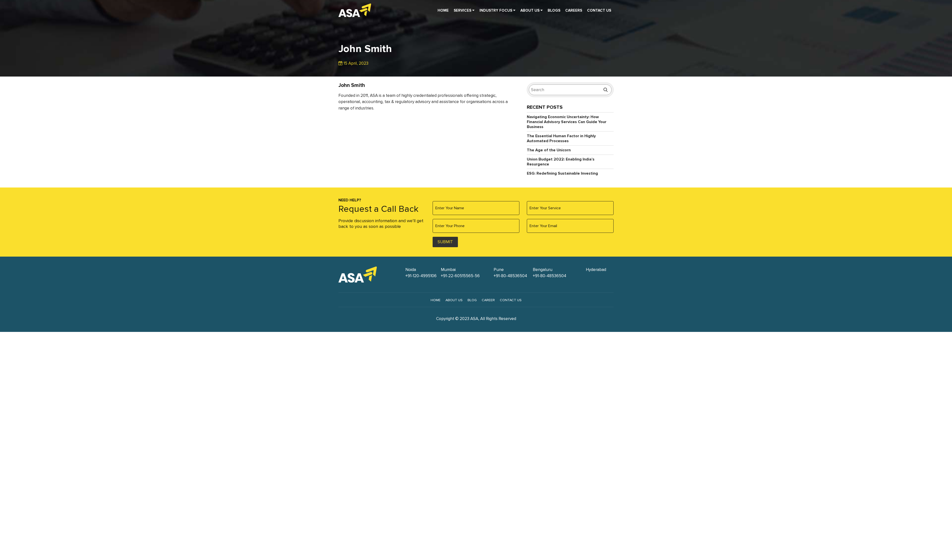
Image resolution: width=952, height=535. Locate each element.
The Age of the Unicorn (549, 150)
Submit (445, 241)
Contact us (511, 300)
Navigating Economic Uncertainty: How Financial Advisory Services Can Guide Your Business (566, 121)
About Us (530, 10)
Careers (573, 10)
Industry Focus (496, 10)
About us (454, 300)
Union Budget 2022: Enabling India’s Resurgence (561, 162)
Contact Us (599, 10)
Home (443, 10)
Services (463, 10)
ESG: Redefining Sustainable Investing (562, 173)
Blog (472, 300)
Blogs (554, 10)
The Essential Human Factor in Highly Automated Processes (561, 138)
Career (488, 300)
